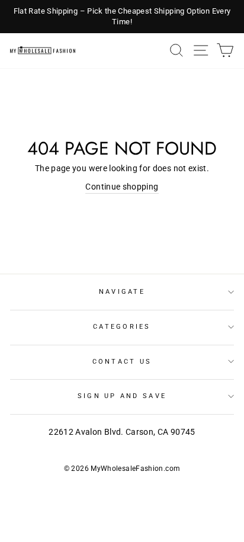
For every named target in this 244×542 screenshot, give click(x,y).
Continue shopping (121, 187)
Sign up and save (122, 396)
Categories (122, 327)
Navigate (122, 292)
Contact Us (122, 361)
